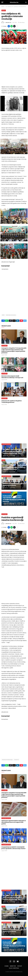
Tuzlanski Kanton (6, 444)
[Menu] (2, 2)
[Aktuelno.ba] (14, 2)
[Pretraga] (26, 2)
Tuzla (3, 460)
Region (3, 10)
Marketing (13, 966)
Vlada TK (16, 759)
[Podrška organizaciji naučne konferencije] (14, 538)
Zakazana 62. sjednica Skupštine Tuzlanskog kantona (11, 401)
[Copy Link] (14, 26)
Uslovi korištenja (14, 968)
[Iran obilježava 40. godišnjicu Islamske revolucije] (14, 37)
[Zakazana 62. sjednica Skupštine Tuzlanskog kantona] (14, 389)
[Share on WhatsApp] (11, 26)
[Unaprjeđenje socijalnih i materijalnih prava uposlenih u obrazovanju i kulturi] (14, 835)
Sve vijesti (4, 514)
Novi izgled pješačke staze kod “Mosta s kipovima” (14, 468)
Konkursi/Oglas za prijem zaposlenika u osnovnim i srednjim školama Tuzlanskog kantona (14, 498)
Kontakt (19, 966)
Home (2, 6)
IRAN (3, 315)
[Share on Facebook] (9, 26)
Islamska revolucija (11, 315)
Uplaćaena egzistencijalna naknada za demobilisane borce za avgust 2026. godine (13, 822)
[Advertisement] (14, 68)
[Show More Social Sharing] (17, 26)
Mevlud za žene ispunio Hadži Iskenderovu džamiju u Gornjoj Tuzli (12, 376)
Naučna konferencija (7, 759)
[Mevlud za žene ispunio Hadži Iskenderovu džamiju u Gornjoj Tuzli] (14, 364)
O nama (7, 966)
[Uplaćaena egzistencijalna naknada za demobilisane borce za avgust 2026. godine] (14, 809)
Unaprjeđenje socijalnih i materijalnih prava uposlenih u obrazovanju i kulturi (13, 847)
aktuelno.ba (8, 22)
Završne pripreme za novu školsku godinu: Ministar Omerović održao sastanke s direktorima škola (13, 482)
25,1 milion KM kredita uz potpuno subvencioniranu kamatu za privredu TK (12, 451)
